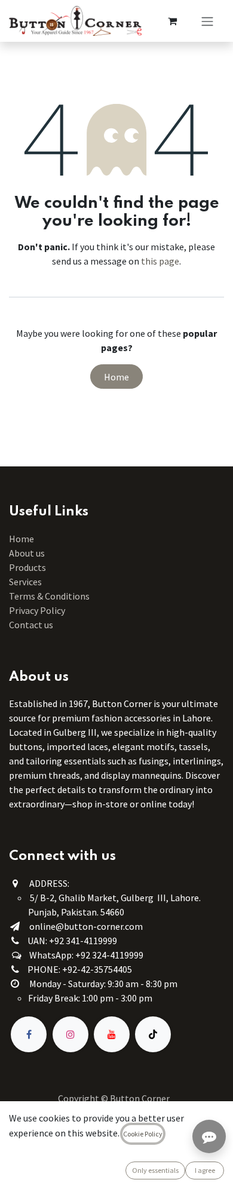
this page (160, 261)
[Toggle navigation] (207, 21)
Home (116, 377)
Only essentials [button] (155, 1170)
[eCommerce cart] (172, 20)
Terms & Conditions (50, 596)
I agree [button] (205, 1170)
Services (25, 582)
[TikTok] (153, 1034)
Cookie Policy (143, 1133)
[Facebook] (29, 1034)
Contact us (31, 625)
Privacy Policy (37, 610)
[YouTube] (112, 1034)
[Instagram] (70, 1034)
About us (27, 553)
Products (27, 567)
